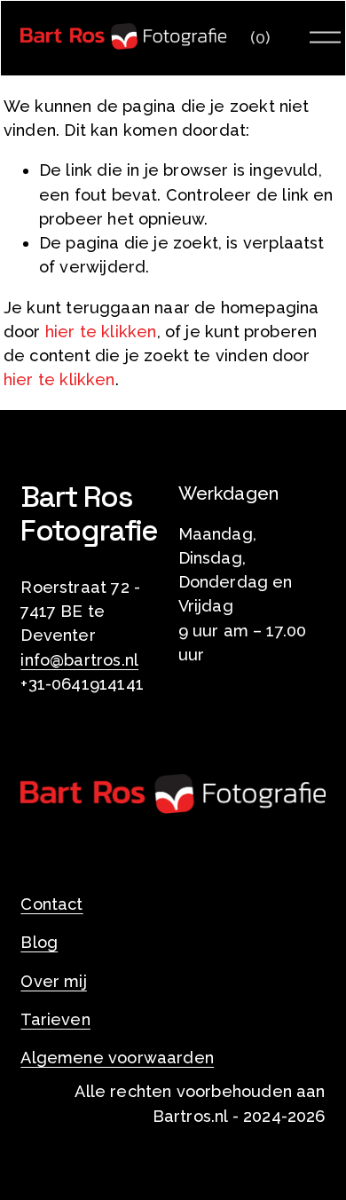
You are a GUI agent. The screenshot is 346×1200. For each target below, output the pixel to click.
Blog (39, 942)
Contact (51, 904)
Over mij (53, 981)
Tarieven (55, 1019)
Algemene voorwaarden (117, 1057)
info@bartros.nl (79, 660)
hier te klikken (101, 331)
